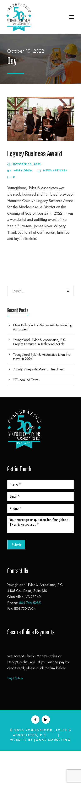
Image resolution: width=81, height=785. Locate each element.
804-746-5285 (30, 602)
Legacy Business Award (34, 154)
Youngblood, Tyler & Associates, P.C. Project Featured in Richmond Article (39, 341)
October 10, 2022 (27, 164)
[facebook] (35, 719)
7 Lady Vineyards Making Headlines (38, 369)
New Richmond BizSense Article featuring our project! (42, 327)
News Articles (55, 170)
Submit (16, 544)
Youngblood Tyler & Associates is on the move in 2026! (41, 356)
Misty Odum (23, 170)
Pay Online (15, 678)
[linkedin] (46, 719)
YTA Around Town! (26, 379)
